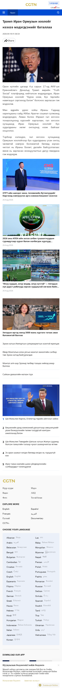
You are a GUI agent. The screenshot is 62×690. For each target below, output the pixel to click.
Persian (42, 561)
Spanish (42, 600)
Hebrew (13, 610)
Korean (13, 639)
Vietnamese (45, 634)
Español (34, 508)
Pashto (41, 576)
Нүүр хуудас (8, 488)
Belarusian (17, 547)
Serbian (42, 590)
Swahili (43, 605)
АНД (33, 492)
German (14, 595)
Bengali (12, 552)
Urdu (39, 629)
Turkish (42, 620)
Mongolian (44, 547)
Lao (39, 537)
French (14, 590)
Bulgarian (16, 556)
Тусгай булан (36, 497)
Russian (43, 586)
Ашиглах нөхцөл (31, 681)
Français (6, 513)
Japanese (14, 634)
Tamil (40, 610)
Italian (13, 629)
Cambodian (14, 561)
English (6, 508)
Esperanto (16, 581)
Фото (5, 497)
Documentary (37, 518)
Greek (13, 600)
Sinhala (41, 595)
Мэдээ (33, 488)
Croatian (14, 566)
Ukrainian (44, 625)
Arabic (13, 542)
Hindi (11, 615)
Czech (12, 571)
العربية (34, 513)
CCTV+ (6, 523)
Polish (41, 566)
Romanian (43, 581)
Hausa (12, 605)
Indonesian (19, 625)
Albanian (13, 537)
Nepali (40, 556)
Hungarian (15, 620)
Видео (5, 492)
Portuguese (45, 571)
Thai (39, 615)
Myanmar (45, 552)
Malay (44, 542)
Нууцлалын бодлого (11, 681)
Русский (6, 518)
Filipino (14, 586)
